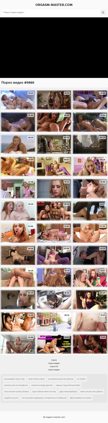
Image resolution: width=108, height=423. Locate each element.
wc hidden (81, 379)
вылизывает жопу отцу (14, 379)
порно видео (54, 363)
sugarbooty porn (11, 397)
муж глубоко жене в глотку (44, 391)
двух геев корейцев (68, 391)
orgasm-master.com (54, 5)
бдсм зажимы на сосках (80, 397)
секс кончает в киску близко (16, 391)
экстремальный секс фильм (60, 379)
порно (54, 360)
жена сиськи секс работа (91, 391)
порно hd (54, 366)
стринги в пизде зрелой (41, 385)
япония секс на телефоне (16, 385)
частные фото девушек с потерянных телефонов (44, 397)
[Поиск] (103, 12)
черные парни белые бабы (68, 385)
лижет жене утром (36, 379)
